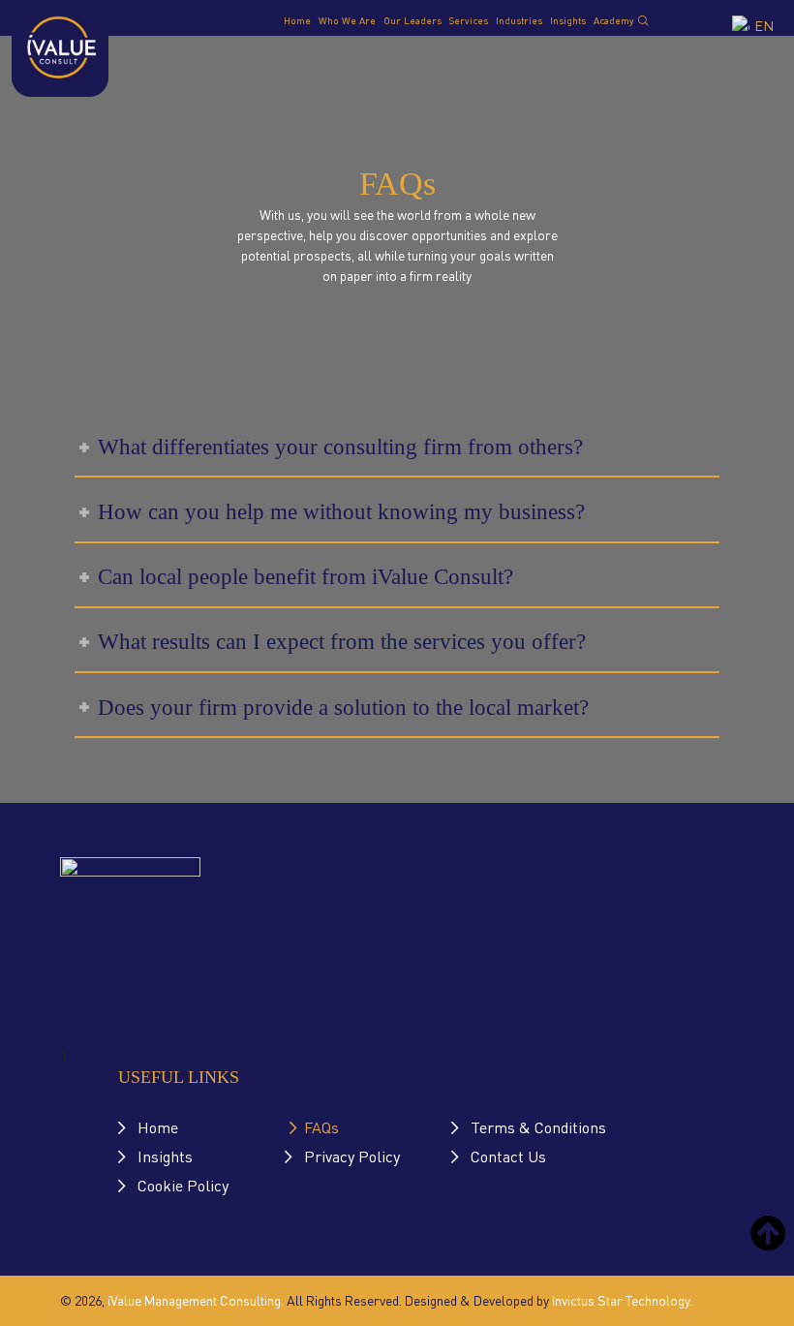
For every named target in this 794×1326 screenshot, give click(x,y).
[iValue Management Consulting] (60, 44)
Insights (568, 20)
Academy (614, 20)
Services (468, 20)
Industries (519, 20)
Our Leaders (412, 20)
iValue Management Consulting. (195, 1300)
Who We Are (347, 20)
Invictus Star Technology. (622, 1300)
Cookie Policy (183, 1185)
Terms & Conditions (538, 1127)
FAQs (321, 1127)
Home (297, 20)
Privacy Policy (352, 1156)
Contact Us (508, 1156)
